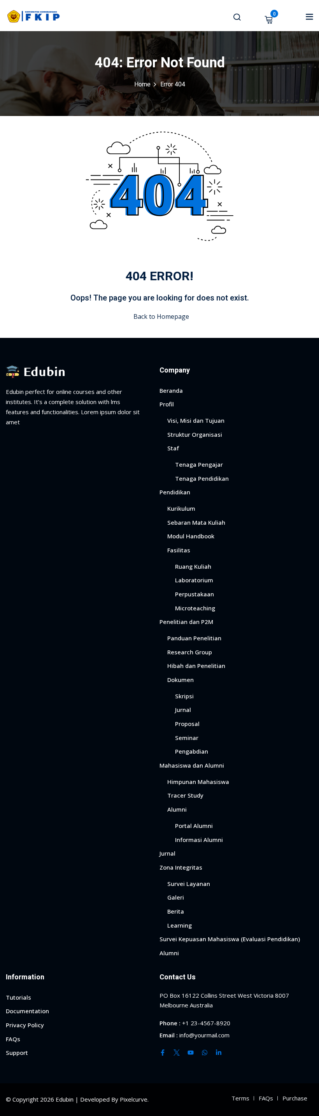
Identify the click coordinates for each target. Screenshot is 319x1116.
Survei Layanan (188, 884)
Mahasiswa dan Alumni (192, 765)
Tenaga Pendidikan (202, 478)
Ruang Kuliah (193, 566)
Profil (167, 404)
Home (142, 84)
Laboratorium (194, 580)
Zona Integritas (181, 867)
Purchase (294, 1098)
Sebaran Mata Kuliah (196, 522)
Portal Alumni (194, 826)
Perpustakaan (194, 594)
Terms (240, 1098)
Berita (175, 911)
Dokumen (180, 680)
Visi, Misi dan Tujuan (195, 420)
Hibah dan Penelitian (196, 666)
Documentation (27, 1011)
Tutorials (18, 997)
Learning (179, 925)
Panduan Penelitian (194, 638)
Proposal (187, 724)
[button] (309, 16)
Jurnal (183, 710)
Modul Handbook (190, 536)
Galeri (175, 897)
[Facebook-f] (163, 1052)
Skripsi (184, 696)
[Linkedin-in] (219, 1052)
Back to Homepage (161, 316)
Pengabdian (191, 751)
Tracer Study (185, 795)
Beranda (171, 390)
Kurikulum (181, 508)
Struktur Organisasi (194, 434)
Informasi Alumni (199, 840)
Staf (173, 448)
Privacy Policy (25, 1025)
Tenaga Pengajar (199, 464)
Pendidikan (175, 492)
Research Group (189, 652)
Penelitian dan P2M (186, 622)
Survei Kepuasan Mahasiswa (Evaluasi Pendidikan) (230, 939)
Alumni (177, 809)
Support (17, 1052)
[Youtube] (191, 1052)
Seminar (186, 738)
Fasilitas (178, 550)
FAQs (13, 1039)
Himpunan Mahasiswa (198, 782)
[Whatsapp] (205, 1052)
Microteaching (195, 608)
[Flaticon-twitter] (177, 1052)
